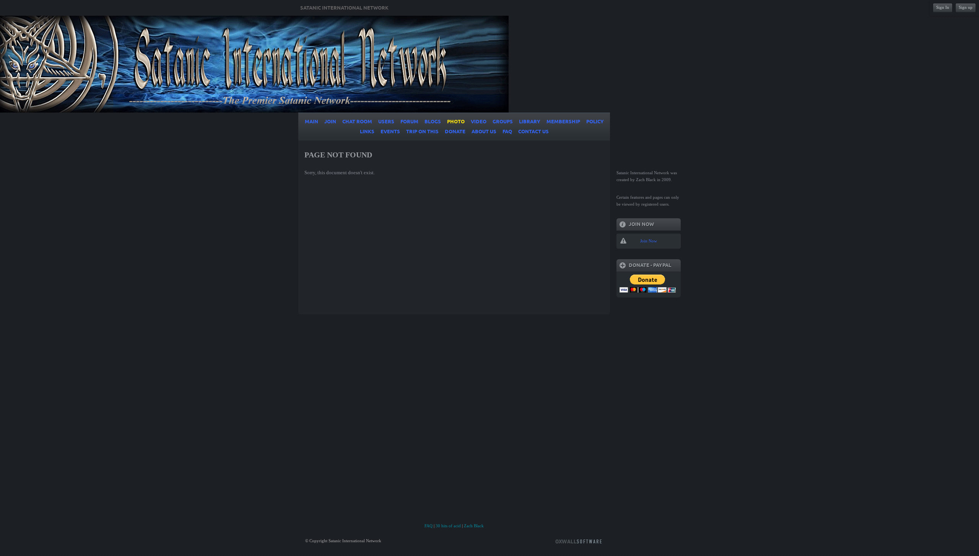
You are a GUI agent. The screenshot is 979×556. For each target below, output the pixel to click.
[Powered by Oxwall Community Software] (578, 541)
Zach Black (474, 525)
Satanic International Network (344, 8)
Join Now (648, 241)
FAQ (428, 525)
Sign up (965, 7)
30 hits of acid (448, 525)
